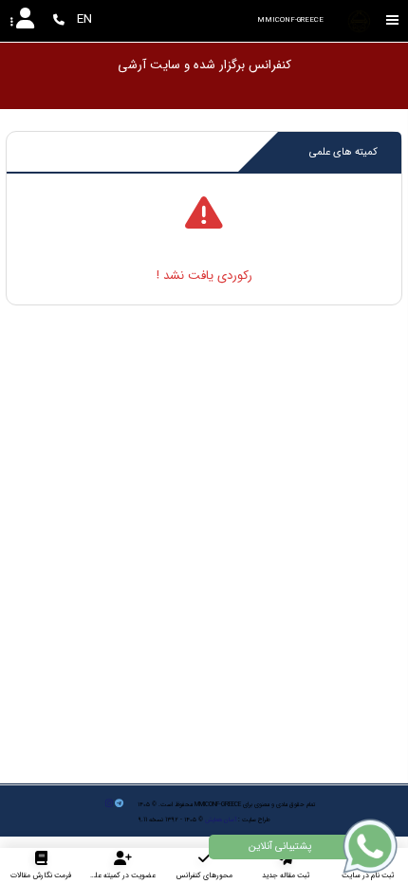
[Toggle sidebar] (393, 20)
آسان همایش (220, 819)
